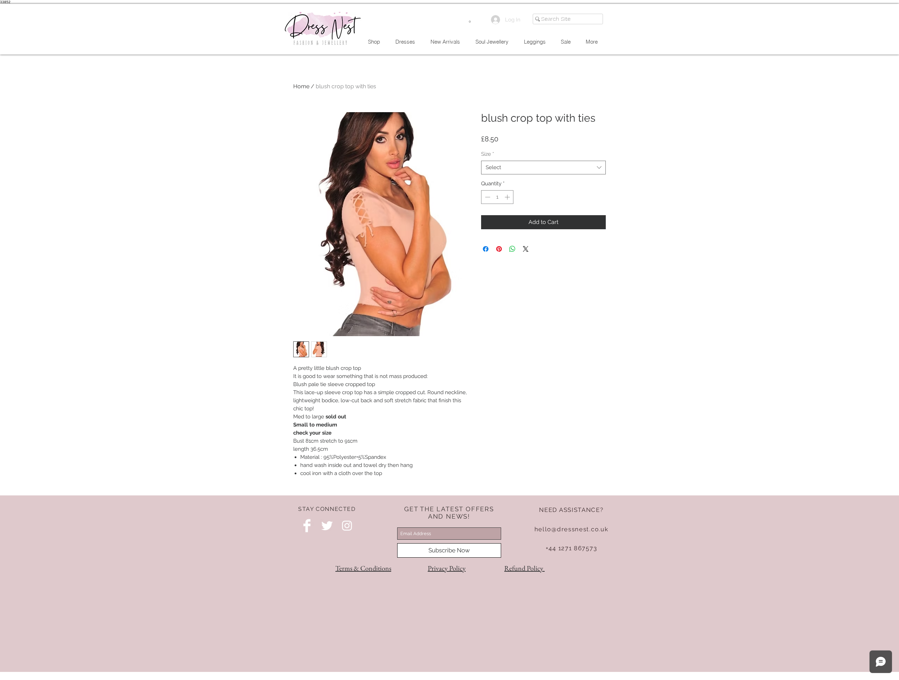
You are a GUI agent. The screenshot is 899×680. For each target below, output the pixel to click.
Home (301, 86)
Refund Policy (524, 568)
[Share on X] (525, 249)
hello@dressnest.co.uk (571, 529)
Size (487, 154)
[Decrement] (487, 197)
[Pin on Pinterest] (499, 249)
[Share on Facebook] (485, 249)
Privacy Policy (447, 568)
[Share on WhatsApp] (512, 249)
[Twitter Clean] (327, 525)
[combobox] (543, 167)
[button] (469, 19)
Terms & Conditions (363, 568)
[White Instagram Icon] (347, 525)
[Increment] (508, 197)
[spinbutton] (497, 197)
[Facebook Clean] (307, 525)
